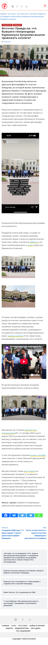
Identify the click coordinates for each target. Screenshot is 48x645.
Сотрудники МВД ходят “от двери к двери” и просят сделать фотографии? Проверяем (13, 532)
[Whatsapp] (39, 515)
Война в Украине (37, 626)
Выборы (9, 628)
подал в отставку (38, 455)
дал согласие (29, 471)
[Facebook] (6, 515)
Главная (5, 626)
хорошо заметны (15, 336)
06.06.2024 (7, 42)
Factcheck (22, 626)
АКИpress (34, 242)
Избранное (17, 25)
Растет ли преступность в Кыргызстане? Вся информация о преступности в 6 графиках (35, 532)
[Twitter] (22, 515)
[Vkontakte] (14, 515)
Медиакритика (22, 628)
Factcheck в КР (7, 25)
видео (30, 245)
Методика (35, 628)
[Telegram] (30, 515)
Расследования (23, 631)
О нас (13, 626)
